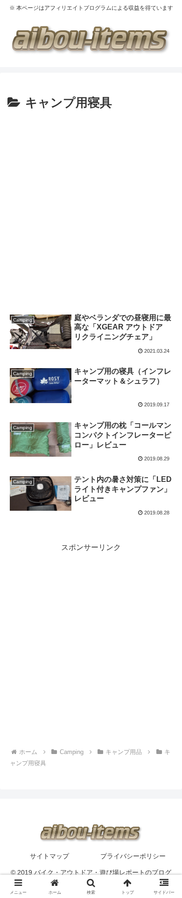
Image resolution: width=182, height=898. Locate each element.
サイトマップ (49, 856)
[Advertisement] (91, 209)
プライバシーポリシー (133, 856)
